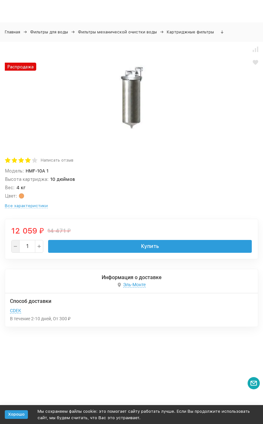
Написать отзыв (57, 160)
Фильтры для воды (49, 32)
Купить (150, 246)
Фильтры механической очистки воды (117, 32)
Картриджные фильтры (190, 32)
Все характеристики (26, 205)
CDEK (15, 310)
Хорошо (16, 414)
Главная (12, 32)
